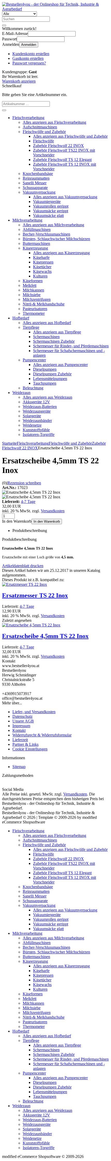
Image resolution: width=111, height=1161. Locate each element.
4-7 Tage (28, 501)
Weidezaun (21, 392)
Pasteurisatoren (35, 308)
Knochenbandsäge (38, 173)
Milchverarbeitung (27, 220)
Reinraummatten (36, 178)
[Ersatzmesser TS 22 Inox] (24, 584)
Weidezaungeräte (37, 411)
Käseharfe (41, 257)
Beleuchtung (33, 388)
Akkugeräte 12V (36, 402)
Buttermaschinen (36, 243)
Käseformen (33, 281)
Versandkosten (53, 511)
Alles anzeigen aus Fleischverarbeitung (54, 122)
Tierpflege (31, 327)
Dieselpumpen (45, 369)
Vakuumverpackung (39, 192)
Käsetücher (42, 267)
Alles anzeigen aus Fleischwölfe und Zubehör (70, 136)
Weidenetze (32, 425)
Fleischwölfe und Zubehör (44, 131)
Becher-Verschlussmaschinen (46, 234)
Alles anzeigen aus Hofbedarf (47, 322)
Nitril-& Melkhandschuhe (44, 304)
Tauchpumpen (44, 383)
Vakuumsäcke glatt (48, 215)
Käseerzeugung (35, 248)
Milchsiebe (32, 295)
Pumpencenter (34, 360)
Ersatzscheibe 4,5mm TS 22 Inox (45, 636)
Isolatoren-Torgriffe (38, 434)
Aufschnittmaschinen (40, 127)
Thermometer (34, 313)
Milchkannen (33, 290)
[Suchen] (4, 25)
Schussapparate (35, 187)
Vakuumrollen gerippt (50, 206)
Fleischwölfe (43, 141)
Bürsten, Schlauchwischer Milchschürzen (56, 239)
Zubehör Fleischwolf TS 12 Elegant (62, 159)
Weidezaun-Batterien (40, 406)
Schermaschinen (46, 336)
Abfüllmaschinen (37, 229)
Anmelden (28, 45)
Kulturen (40, 276)
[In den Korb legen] (4, 110)
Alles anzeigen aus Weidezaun (47, 397)
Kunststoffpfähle (36, 430)
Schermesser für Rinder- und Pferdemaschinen (71, 346)
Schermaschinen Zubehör (54, 341)
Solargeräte (32, 416)
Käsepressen (43, 262)
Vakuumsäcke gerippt (50, 211)
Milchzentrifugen (37, 299)
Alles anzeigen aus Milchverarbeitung (53, 225)
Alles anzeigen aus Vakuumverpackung (65, 197)
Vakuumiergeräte (47, 201)
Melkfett (29, 285)
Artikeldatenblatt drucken (22, 566)
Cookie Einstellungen (29, 749)
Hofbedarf (20, 318)
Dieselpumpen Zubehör (52, 374)
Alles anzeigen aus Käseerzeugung (61, 253)
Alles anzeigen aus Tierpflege (57, 332)
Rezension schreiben (24, 483)
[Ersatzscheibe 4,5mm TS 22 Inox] (31, 625)
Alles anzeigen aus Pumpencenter (60, 364)
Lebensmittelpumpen (50, 378)
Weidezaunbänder (37, 420)
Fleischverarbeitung (28, 117)
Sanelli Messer (34, 183)
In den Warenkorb (47, 521)
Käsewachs (42, 271)
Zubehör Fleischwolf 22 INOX (58, 145)
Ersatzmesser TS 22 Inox (35, 595)
